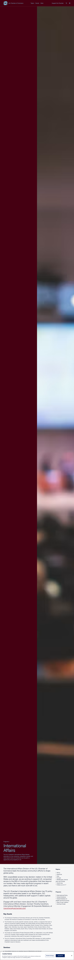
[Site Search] (66, 3)
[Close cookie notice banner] (71, 955)
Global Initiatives (61, 897)
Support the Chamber (58, 3)
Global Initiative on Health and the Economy (62, 899)
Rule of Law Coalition (62, 902)
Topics (32, 3)
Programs (6, 841)
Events (37, 3)
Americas (59, 874)
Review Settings (50, 955)
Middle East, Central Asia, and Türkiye (62, 880)
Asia (58, 876)
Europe (59, 878)
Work (42, 3)
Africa (58, 872)
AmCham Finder (61, 904)
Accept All (60, 955)
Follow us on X (61, 885)
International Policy (62, 895)
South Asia (60, 883)
